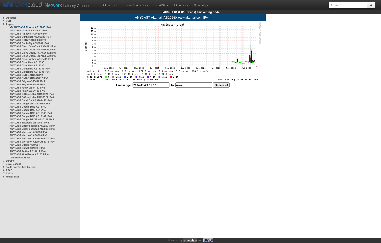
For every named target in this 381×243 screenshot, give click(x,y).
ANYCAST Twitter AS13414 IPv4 (28, 151)
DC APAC (160, 5)
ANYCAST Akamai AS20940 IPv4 (32, 27)
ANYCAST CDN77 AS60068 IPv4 (28, 40)
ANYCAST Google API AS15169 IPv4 (30, 103)
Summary (200, 5)
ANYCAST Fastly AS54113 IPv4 (27, 87)
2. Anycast (9, 24)
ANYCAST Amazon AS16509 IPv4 (28, 33)
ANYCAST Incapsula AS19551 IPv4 (29, 122)
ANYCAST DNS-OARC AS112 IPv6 (29, 78)
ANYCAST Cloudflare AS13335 (27, 62)
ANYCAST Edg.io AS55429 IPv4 (27, 81)
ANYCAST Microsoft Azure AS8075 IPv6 (32, 141)
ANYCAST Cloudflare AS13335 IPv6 (30, 68)
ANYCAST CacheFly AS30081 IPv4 (29, 43)
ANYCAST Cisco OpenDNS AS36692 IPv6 (33, 52)
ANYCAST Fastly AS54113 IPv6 (27, 91)
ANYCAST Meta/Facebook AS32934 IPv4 (32, 125)
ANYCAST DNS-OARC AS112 (26, 75)
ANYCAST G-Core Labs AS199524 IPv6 (32, 97)
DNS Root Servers (20, 157)
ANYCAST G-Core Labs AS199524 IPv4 (32, 94)
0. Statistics (9, 17)
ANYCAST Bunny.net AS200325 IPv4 (30, 37)
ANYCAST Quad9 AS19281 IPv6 (27, 148)
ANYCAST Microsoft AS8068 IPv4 (28, 132)
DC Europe (109, 5)
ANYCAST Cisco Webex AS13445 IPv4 (31, 59)
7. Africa (8, 173)
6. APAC (8, 170)
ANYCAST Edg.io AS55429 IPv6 (27, 84)
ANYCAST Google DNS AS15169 (28, 106)
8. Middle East (11, 176)
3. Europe (8, 160)
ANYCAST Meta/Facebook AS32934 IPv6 (32, 129)
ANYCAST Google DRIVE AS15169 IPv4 (32, 119)
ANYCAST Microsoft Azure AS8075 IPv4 (32, 138)
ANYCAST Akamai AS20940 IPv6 (28, 30)
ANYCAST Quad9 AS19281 (25, 145)
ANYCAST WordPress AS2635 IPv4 (29, 154)
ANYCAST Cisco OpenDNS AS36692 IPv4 (33, 46)
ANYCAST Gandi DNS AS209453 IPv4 (31, 100)
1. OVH (7, 21)
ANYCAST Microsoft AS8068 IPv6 (28, 135)
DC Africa (180, 5)
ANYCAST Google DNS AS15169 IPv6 (31, 113)
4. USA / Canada (12, 164)
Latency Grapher (67, 4)
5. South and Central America (19, 167)
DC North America (135, 5)
